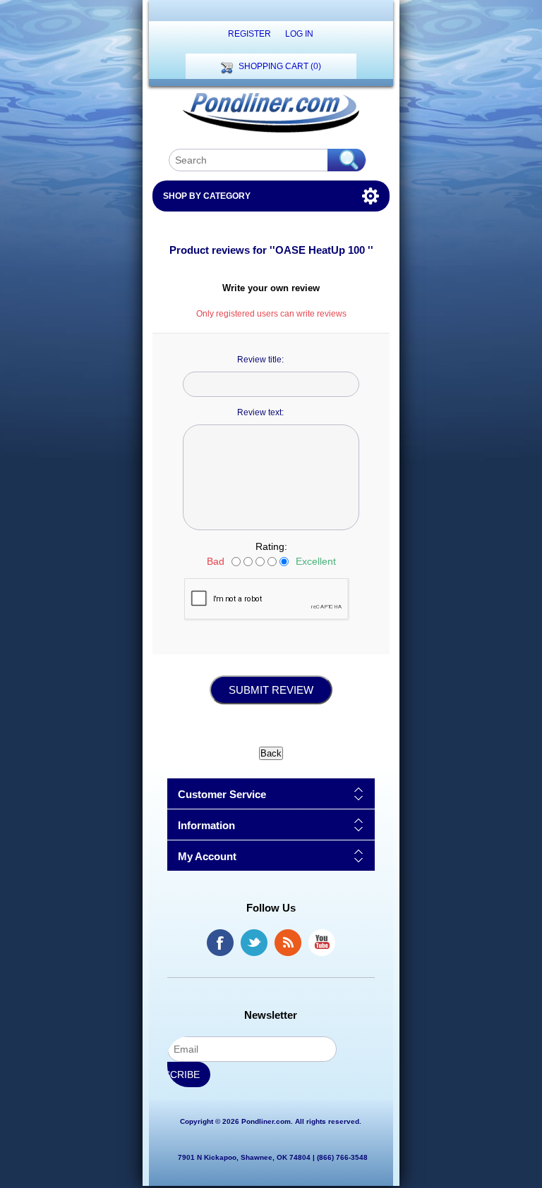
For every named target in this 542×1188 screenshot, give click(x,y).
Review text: (260, 412)
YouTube (321, 942)
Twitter (254, 942)
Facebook (220, 942)
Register (249, 34)
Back (271, 753)
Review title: (260, 360)
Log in (299, 34)
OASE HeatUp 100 (321, 250)
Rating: (271, 546)
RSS (288, 942)
